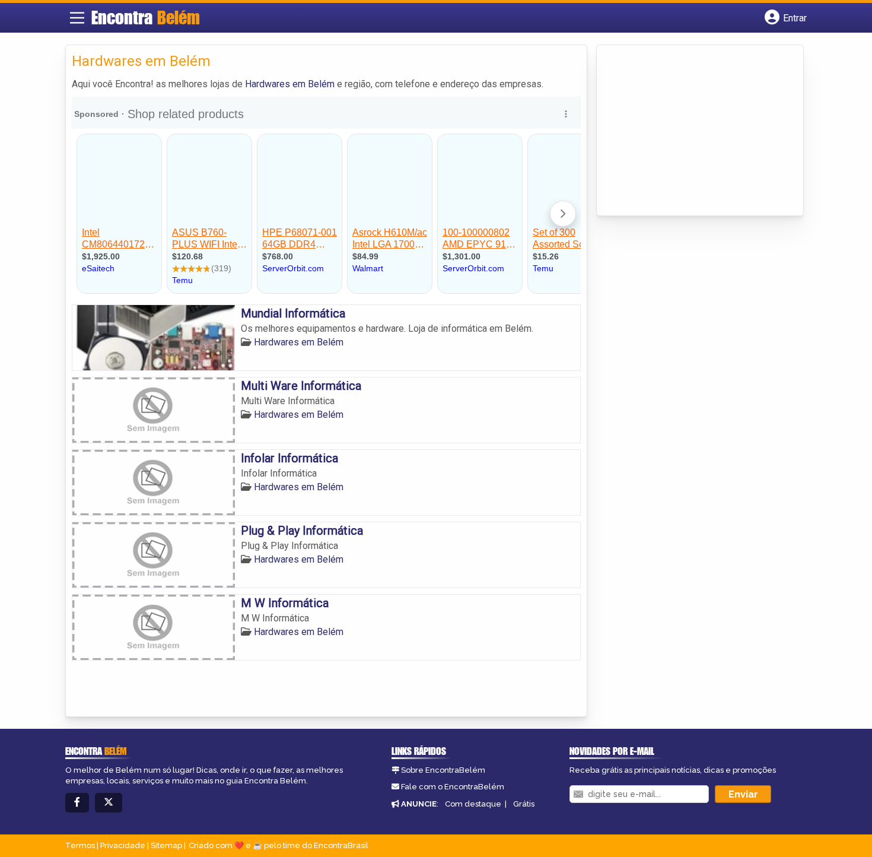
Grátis (523, 803)
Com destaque (473, 803)
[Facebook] (77, 802)
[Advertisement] (692, 131)
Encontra (145, 17)
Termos (80, 845)
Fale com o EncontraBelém (452, 786)
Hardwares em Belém (290, 84)
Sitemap (166, 845)
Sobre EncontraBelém (443, 770)
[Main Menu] (77, 18)
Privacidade (122, 845)
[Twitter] (108, 802)
